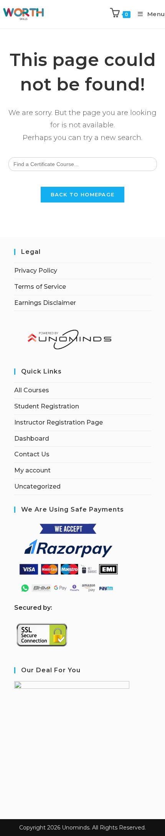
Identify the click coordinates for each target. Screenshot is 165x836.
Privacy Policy (35, 270)
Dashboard (31, 438)
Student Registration (46, 406)
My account (32, 470)
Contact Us (32, 454)
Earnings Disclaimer (45, 302)
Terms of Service (40, 286)
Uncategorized (37, 486)
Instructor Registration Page (58, 422)
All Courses (31, 390)
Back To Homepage (83, 194)
